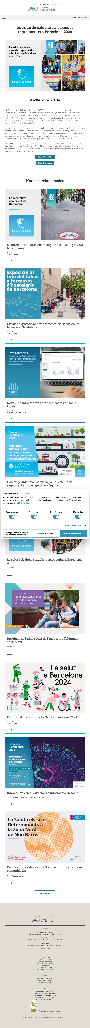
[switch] (34, 517)
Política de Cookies (24, 503)
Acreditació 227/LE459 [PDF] (45, 999)
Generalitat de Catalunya (45, 982)
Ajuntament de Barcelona (45, 978)
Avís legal (45, 965)
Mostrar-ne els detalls (73, 525)
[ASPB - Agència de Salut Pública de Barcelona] (45, 919)
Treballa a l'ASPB (45, 960)
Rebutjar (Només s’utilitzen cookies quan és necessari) (16, 534)
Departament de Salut (45, 980)
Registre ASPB (45, 958)
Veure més (45, 893)
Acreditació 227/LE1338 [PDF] (45, 997)
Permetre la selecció (45, 534)
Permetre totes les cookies (73, 534)
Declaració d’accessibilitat (45, 969)
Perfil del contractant (45, 962)
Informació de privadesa (45, 963)
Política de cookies (45, 967)
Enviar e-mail (45, 948)
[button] (4, 17)
